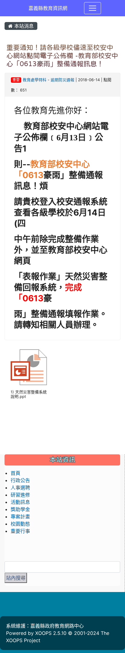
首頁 (15, 473)
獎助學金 (20, 509)
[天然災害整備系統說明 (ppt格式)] (29, 367)
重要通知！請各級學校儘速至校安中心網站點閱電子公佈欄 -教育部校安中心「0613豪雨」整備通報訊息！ (62, 55)
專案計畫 (20, 517)
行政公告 (20, 480)
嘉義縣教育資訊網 (48, 8)
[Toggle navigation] (92, 8)
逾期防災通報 (62, 80)
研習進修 (20, 495)
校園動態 (20, 524)
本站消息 (23, 26)
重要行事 (20, 531)
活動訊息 (20, 502)
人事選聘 (20, 488)
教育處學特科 (34, 80)
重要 (16, 80)
